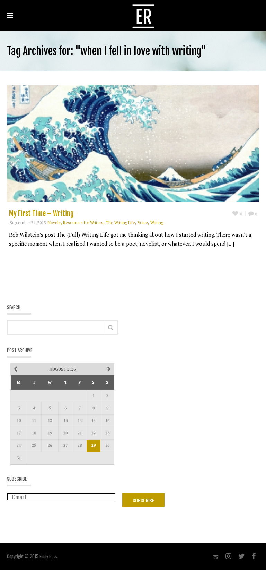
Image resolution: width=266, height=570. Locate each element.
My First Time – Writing (41, 213)
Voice (143, 222)
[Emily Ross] (143, 15)
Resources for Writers (83, 222)
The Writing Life (120, 222)
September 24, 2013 (28, 222)
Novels (54, 222)
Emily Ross (48, 556)
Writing (156, 222)
